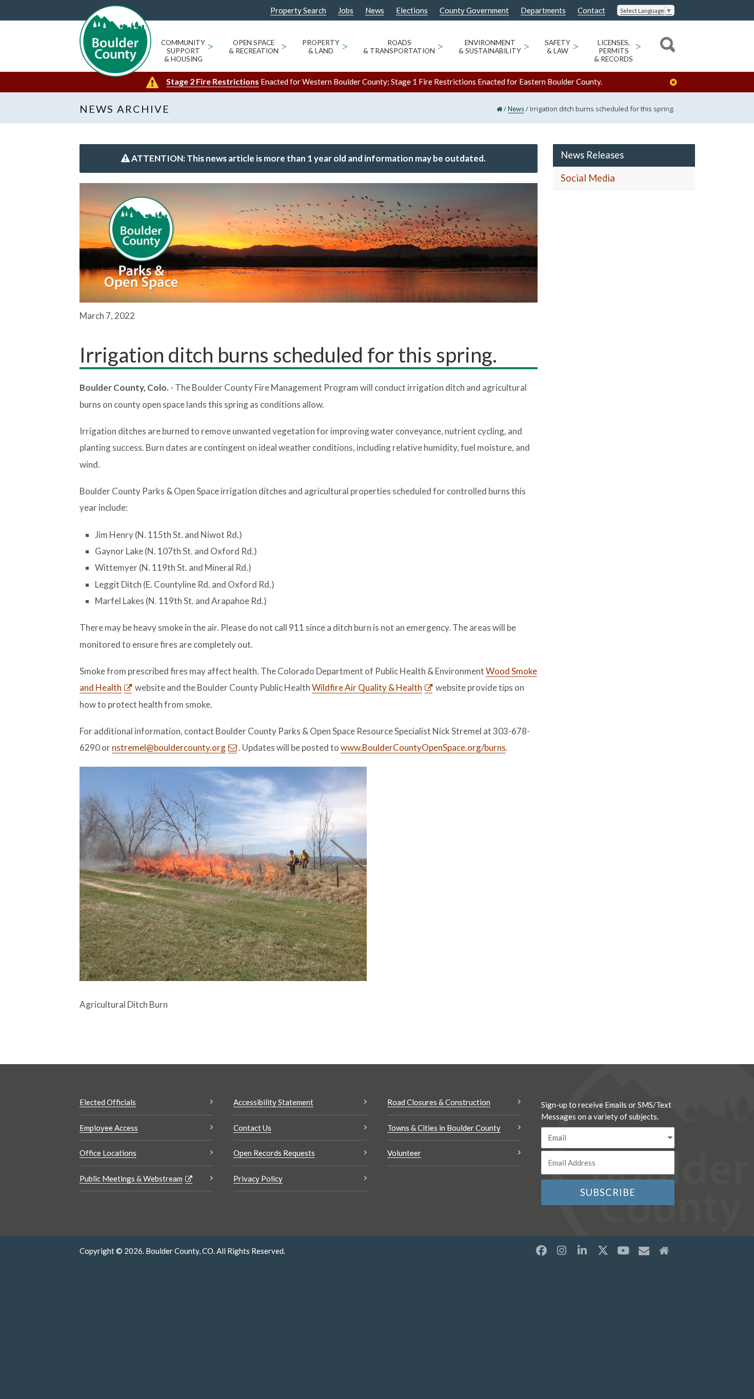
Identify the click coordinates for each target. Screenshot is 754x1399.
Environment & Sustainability (490, 46)
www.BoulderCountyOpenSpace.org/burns (423, 747)
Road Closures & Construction (438, 1102)
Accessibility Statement (273, 1102)
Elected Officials (108, 1102)
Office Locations (108, 1152)
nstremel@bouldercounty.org (169, 747)
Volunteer (404, 1152)
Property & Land (321, 46)
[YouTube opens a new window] (623, 1250)
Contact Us (252, 1127)
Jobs (345, 10)
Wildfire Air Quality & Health (367, 687)
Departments (543, 10)
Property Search (298, 11)
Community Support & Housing (183, 50)
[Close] (676, 82)
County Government (474, 10)
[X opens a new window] (602, 1250)
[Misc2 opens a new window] (664, 1250)
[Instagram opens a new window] (561, 1250)
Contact (591, 10)
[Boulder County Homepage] (115, 41)
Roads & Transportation (399, 46)
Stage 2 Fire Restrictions (212, 81)
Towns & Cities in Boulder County (444, 1127)
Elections (412, 10)
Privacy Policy (258, 1178)
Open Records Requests (274, 1152)
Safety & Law (557, 46)
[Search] (666, 46)
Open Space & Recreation (254, 46)
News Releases (592, 155)
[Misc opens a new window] (643, 1250)
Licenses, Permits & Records (613, 50)
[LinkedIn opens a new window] (582, 1250)
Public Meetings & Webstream (131, 1178)
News (374, 10)
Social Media (588, 178)
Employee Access (109, 1127)
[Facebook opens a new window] (541, 1250)
